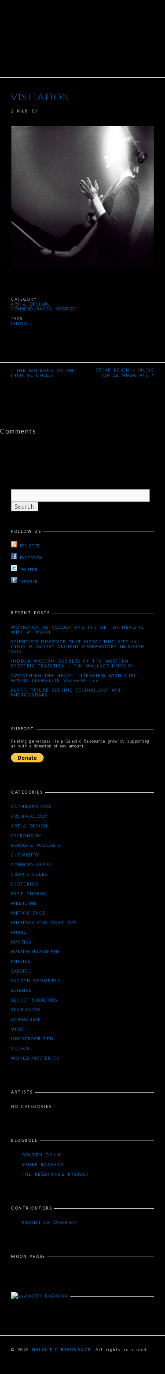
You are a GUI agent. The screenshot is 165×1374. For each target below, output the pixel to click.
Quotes (21, 971)
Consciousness (31, 308)
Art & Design (29, 304)
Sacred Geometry (35, 980)
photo (19, 323)
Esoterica (25, 884)
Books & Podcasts (36, 845)
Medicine (24, 903)
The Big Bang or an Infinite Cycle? (42, 372)
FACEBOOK (31, 557)
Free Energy (28, 893)
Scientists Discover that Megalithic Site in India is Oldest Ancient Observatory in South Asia (78, 646)
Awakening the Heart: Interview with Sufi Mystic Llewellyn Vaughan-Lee (73, 678)
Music (19, 932)
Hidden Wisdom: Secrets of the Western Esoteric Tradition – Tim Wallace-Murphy (72, 663)
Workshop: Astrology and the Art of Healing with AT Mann (77, 629)
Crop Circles (29, 874)
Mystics (65, 308)
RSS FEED (30, 545)
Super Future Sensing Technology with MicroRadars (68, 692)
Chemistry (25, 855)
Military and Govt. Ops (44, 922)
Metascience (28, 913)
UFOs (17, 1029)
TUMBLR (29, 581)
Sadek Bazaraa (43, 1164)
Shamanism (26, 1009)
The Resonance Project (55, 1174)
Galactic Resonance (61, 1349)
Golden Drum (41, 1154)
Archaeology (29, 816)
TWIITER (28, 569)
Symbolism (25, 1019)
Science (22, 990)
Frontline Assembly (50, 1222)
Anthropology (31, 806)
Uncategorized (32, 1038)
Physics (21, 961)
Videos (20, 1048)
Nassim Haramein (35, 951)
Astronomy (26, 835)
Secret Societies (34, 1000)
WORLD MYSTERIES (35, 1058)
